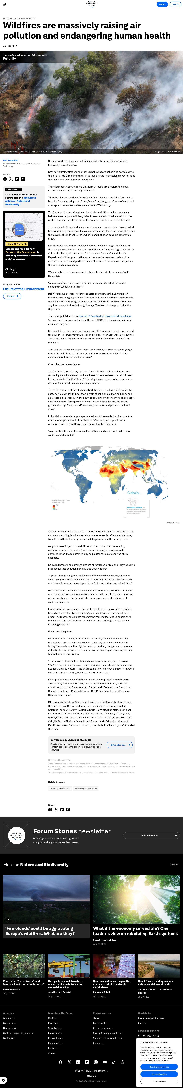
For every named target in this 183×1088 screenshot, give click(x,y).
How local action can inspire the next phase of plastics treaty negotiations (111, 984)
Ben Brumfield (10, 160)
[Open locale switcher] (3, 1080)
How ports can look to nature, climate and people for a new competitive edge (65, 984)
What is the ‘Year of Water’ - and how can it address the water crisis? (24, 982)
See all (175, 864)
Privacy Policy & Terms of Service (91, 1071)
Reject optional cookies (159, 1067)
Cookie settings (159, 1081)
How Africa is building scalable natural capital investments (156, 982)
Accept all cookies (159, 1074)
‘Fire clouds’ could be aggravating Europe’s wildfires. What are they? (40, 931)
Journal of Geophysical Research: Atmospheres (105, 316)
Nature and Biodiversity (19, 18)
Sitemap (91, 1076)
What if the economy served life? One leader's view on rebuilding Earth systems (135, 931)
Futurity (9, 58)
